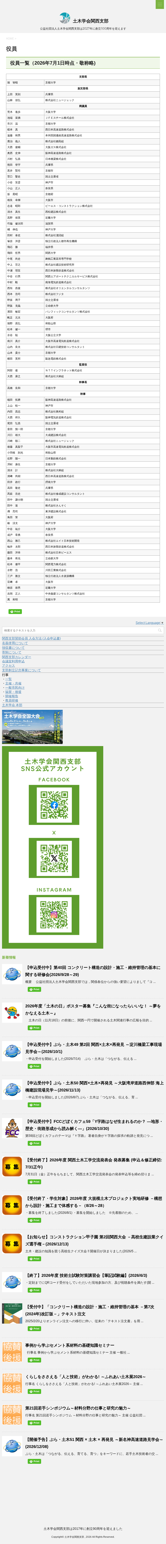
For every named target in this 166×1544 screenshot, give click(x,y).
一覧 (8, 679)
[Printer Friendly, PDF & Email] (16, 612)
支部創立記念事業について (21, 670)
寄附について (11, 652)
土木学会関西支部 (90, 21)
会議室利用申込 (13, 661)
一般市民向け (15, 687)
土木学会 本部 (12, 705)
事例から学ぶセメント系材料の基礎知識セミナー (69, 1345)
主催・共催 (13, 683)
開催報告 (11, 696)
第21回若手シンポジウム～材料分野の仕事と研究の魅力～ (78, 1408)
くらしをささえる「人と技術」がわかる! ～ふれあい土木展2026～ (85, 1376)
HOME (10, 38)
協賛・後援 (13, 692)
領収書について (13, 647)
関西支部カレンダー (16, 657)
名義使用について (15, 643)
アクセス (8, 665)
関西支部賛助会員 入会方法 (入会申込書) (31, 638)
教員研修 (11, 700)
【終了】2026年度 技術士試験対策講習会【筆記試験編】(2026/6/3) (86, 1275)
